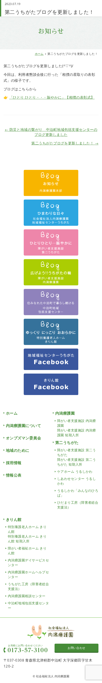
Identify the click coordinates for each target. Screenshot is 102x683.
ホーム (39, 54)
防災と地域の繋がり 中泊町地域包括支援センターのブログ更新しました (51, 132)
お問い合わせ (76, 648)
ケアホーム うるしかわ (75, 471)
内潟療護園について (23, 425)
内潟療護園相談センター (27, 596)
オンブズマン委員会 (23, 438)
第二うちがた (67, 442)
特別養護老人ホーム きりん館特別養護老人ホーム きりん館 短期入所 (27, 533)
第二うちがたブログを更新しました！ (64, 143)
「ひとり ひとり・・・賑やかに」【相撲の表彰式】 (52, 97)
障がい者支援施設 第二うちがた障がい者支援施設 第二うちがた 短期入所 (76, 457)
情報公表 (14, 475)
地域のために (17, 450)
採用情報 (14, 462)
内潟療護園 (65, 413)
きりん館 (14, 519)
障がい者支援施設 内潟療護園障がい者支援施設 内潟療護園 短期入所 (76, 427)
